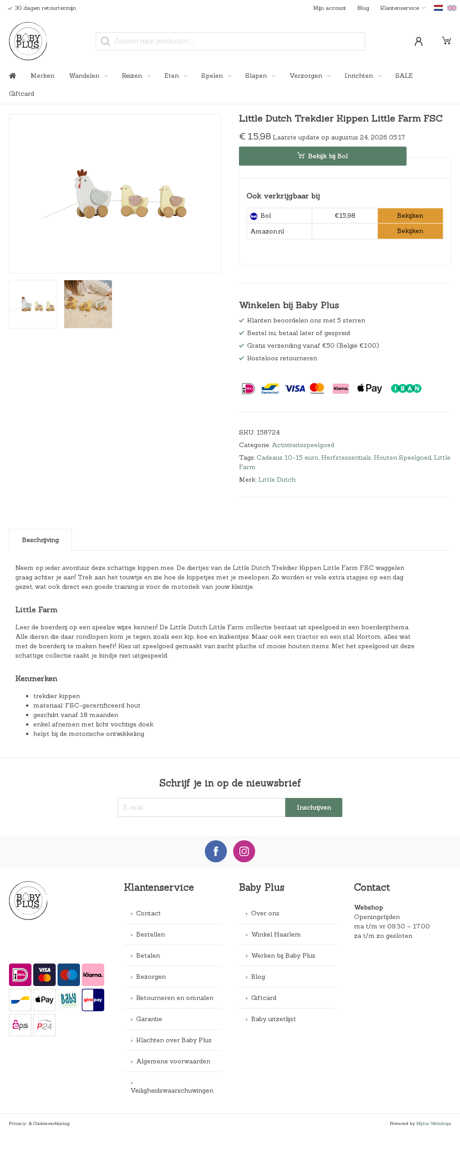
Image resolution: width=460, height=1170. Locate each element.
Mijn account (329, 7)
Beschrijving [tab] (40, 540)
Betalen (148, 955)
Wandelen (85, 76)
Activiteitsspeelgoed (303, 445)
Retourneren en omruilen (174, 998)
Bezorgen (151, 977)
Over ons (265, 913)
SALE (404, 76)
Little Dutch (277, 479)
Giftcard (21, 94)
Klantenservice (399, 7)
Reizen (133, 76)
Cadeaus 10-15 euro (287, 457)
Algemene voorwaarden (173, 1061)
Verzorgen (306, 76)
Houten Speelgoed (402, 457)
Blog (363, 7)
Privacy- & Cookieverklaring (39, 1123)
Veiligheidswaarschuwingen (171, 1090)
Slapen (257, 76)
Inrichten (360, 76)
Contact (148, 913)
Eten (172, 76)
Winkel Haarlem (276, 934)
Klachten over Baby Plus (174, 1040)
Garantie (149, 1019)
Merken (42, 76)
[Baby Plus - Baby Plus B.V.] (28, 41)
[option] (115, 193)
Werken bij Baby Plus (283, 955)
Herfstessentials (346, 457)
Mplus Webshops (433, 1123)
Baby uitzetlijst (273, 1019)
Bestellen (150, 934)
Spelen (213, 76)
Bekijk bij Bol (328, 156)
